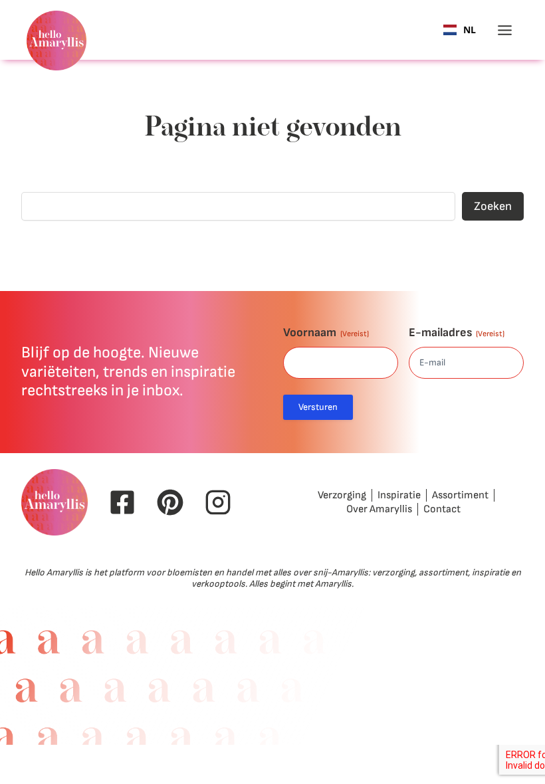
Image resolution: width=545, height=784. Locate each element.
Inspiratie (399, 495)
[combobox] (459, 30)
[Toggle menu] (504, 30)
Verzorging (342, 495)
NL (469, 30)
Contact (442, 509)
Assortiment (460, 495)
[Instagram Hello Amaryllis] (218, 502)
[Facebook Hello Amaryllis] (122, 502)
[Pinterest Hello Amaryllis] (170, 502)
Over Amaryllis (379, 509)
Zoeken (493, 206)
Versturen (318, 407)
